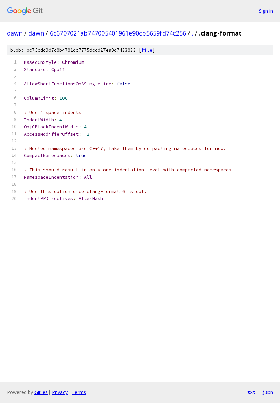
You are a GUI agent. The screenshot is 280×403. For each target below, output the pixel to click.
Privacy (60, 392)
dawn (15, 33)
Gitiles (41, 392)
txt (251, 392)
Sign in (266, 11)
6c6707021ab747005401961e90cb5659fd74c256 (118, 33)
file (146, 50)
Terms (79, 392)
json (267, 392)
